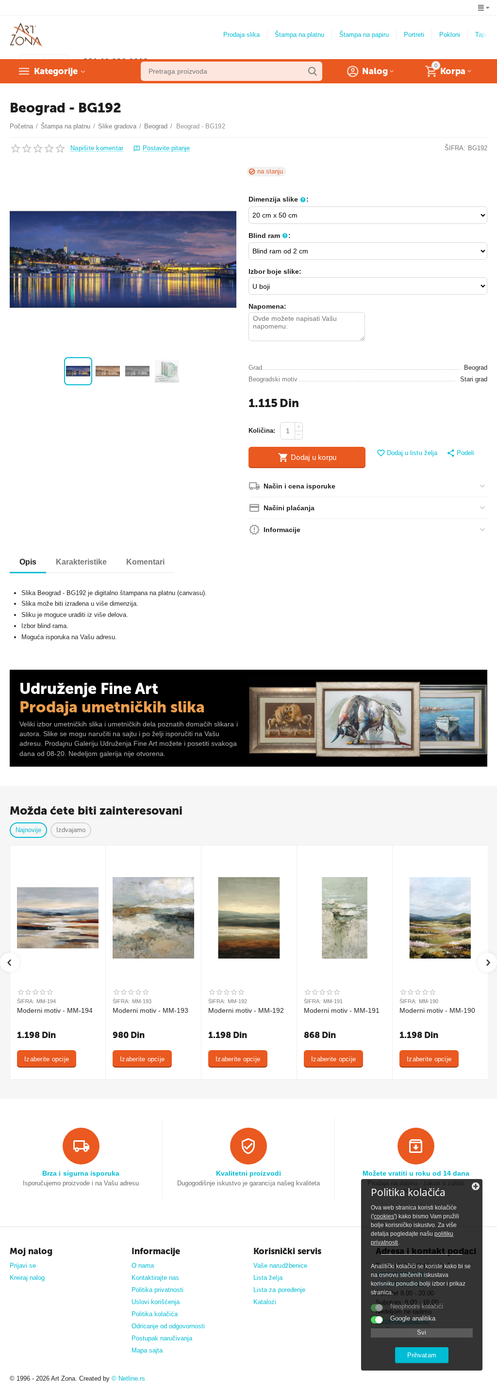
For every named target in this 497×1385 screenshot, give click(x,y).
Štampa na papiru (364, 34)
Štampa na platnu (299, 34)
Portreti (414, 34)
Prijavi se (23, 1265)
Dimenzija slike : (278, 199)
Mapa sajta (147, 1350)
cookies (384, 1216)
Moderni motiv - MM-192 (246, 1010)
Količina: (261, 430)
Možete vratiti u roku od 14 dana (416, 1173)
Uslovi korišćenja (156, 1302)
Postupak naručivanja (162, 1338)
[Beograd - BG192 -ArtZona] (123, 259)
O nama (143, 1265)
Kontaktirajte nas (155, 1277)
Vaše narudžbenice (280, 1265)
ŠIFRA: (455, 148)
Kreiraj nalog (27, 1277)
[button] (460, 453)
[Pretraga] (312, 71)
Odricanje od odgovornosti (168, 1326)
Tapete (484, 34)
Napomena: (267, 306)
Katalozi (264, 1302)
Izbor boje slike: (274, 271)
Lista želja (267, 1277)
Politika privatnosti (157, 1289)
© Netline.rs (128, 1378)
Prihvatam (421, 1355)
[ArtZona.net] (26, 34)
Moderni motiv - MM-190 (437, 1010)
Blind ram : (269, 235)
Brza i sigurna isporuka (80, 1173)
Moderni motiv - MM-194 (55, 1010)
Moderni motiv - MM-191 (342, 1010)
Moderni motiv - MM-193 (150, 1010)
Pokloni (449, 34)
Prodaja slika (241, 34)
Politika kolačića (155, 1314)
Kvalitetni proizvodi (248, 1173)
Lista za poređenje (279, 1289)
